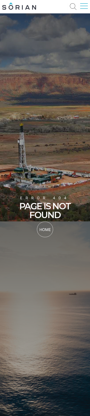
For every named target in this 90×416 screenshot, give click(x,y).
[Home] (19, 8)
